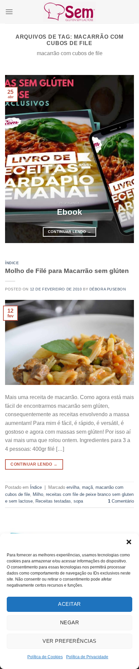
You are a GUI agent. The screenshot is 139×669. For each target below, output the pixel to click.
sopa (78, 501)
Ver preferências (69, 641)
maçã (87, 487)
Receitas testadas (53, 501)
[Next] (123, 159)
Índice (12, 263)
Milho (38, 494)
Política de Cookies (45, 657)
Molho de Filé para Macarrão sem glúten (67, 270)
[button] (129, 542)
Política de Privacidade (87, 657)
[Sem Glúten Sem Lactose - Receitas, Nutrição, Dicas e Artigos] (69, 11)
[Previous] (16, 159)
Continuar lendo (69, 232)
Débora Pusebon (107, 289)
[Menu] (9, 11)
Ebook (69, 212)
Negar (69, 622)
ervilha (72, 487)
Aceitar (69, 604)
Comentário (121, 501)
